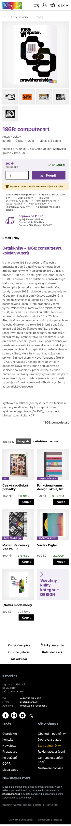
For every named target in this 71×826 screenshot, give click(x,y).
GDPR (6, 763)
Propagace (9, 751)
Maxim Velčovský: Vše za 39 (16, 547)
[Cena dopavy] (10, 220)
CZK (61, 6)
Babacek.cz (56, 820)
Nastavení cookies (50, 768)
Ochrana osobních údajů (50, 760)
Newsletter (10, 745)
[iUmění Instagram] (14, 715)
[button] (31, 715)
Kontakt (7, 739)
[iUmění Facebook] (5, 715)
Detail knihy (11, 238)
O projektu (9, 733)
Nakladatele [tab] (40, 441)
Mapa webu (10, 769)
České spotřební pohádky (15, 487)
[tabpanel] (35, 533)
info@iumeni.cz (11, 793)
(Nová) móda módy (17, 605)
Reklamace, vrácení (51, 751)
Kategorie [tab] (23, 441)
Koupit (51, 175)
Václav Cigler (47, 545)
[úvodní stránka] (4, 17)
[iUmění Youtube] (22, 715)
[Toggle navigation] (36, 5)
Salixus (30, 820)
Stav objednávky (49, 745)
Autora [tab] (54, 441)
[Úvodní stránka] (12, 5)
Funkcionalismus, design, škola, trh (50, 487)
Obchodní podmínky (52, 733)
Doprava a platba (49, 739)
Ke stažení (9, 757)
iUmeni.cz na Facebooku (33, 705)
